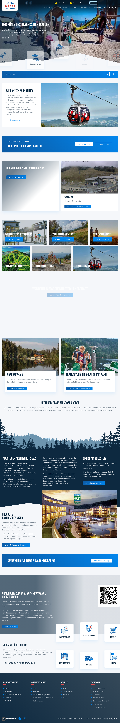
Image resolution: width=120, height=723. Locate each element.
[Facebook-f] (26, 3)
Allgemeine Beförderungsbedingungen (104, 718)
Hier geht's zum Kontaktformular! (19, 663)
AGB (80, 718)
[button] (93, 3)
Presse (87, 718)
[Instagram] (30, 3)
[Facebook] (20, 719)
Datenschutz (62, 718)
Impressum (72, 718)
